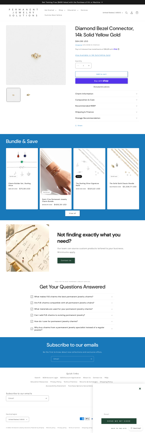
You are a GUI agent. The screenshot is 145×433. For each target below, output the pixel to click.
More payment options (102, 86)
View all (72, 213)
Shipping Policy (106, 382)
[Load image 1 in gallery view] (13, 95)
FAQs (107, 378)
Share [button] (80, 125)
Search (37, 378)
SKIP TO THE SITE (119, 428)
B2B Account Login (50, 378)
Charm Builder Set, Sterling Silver (19, 184)
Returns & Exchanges (89, 382)
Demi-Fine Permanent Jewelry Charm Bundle (54, 200)
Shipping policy (87, 427)
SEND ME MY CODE (119, 421)
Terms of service (74, 427)
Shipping (78, 45)
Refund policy (50, 427)
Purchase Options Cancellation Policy (83, 386)
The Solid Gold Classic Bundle (122, 183)
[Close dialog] (140, 388)
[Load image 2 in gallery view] (28, 95)
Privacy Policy (56, 382)
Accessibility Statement (56, 386)
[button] (50, 10)
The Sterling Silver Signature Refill (87, 184)
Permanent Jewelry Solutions (21, 427)
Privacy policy (62, 427)
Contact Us (66, 260)
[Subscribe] (91, 359)
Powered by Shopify (37, 427)
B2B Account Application (70, 378)
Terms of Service (70, 382)
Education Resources (39, 382)
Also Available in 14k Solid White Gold (92, 55)
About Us (87, 378)
